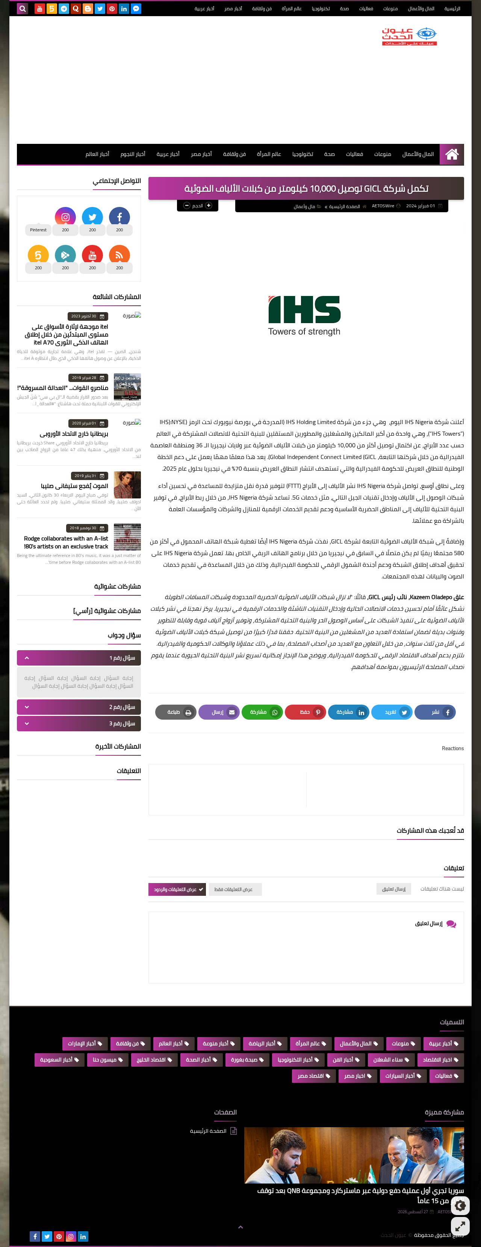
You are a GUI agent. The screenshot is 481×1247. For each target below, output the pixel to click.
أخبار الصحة (198, 1059)
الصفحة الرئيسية (344, 206)
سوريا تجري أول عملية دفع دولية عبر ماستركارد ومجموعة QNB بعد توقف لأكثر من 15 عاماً (360, 1195)
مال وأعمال (304, 206)
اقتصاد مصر (311, 1076)
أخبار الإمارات (82, 1043)
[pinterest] (112, 8)
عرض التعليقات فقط (234, 889)
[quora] (76, 8)
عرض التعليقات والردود (175, 889)
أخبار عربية (204, 8)
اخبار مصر (354, 1076)
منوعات (390, 8)
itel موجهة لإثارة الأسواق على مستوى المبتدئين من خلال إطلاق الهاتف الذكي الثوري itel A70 (66, 334)
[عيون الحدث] (409, 36)
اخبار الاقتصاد (437, 1059)
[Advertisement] (153, 80)
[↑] (240, 1227)
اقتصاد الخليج (151, 1059)
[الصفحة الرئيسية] (452, 154)
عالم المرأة (292, 8)
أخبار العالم (97, 154)
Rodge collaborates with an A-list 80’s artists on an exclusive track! (66, 542)
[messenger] (136, 8)
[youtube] (40, 8)
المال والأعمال (421, 8)
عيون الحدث (393, 1235)
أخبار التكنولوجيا (295, 1059)
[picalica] (23, 1236)
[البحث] (22, 8)
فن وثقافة (262, 8)
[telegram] (64, 8)
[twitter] (100, 8)
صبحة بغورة (244, 1059)
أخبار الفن (343, 1059)
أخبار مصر (233, 8)
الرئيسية (452, 8)
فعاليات (366, 8)
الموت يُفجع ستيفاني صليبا (74, 485)
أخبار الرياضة (262, 1043)
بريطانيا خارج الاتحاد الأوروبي (74, 433)
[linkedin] (124, 8)
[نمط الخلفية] (460, 1226)
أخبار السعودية (56, 1059)
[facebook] (35, 1236)
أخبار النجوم (133, 154)
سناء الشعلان (388, 1059)
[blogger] (88, 8)
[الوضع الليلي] (460, 1205)
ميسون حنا (104, 1059)
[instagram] (71, 1236)
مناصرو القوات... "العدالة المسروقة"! (62, 387)
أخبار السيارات (400, 1076)
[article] (231, 790)
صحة (344, 8)
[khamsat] (52, 8)
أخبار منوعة (215, 1043)
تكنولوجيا (321, 8)
